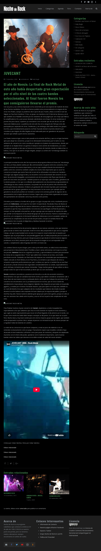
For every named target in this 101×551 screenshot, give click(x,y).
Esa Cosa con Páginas (82, 36)
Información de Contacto (48, 524)
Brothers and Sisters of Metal (85, 21)
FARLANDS (79, 69)
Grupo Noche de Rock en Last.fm (51, 534)
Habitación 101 (80, 39)
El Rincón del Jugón (81, 33)
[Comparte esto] (6, 463)
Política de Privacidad (47, 537)
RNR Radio (79, 45)
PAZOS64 (78, 72)
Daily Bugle (35, 79)
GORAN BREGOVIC (54, 496)
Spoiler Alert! (79, 54)
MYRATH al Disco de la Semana (86, 66)
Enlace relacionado (10, 447)
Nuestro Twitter (45, 531)
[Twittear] (11, 463)
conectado (23, 508)
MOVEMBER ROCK (9, 493)
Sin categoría (79, 48)
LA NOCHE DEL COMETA (83, 63)
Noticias (78, 42)
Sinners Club (79, 51)
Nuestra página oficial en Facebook (52, 527)
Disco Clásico (79, 27)
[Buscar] (96, 9)
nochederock (25, 79)
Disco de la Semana (81, 30)
